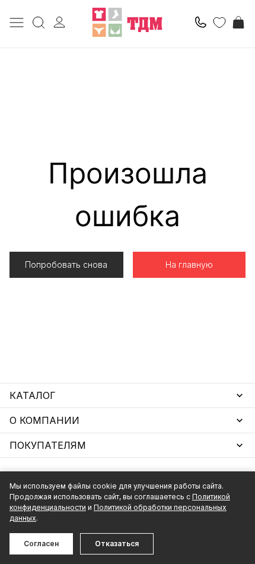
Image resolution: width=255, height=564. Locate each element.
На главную (189, 264)
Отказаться (117, 543)
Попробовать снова (66, 264)
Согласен (41, 543)
